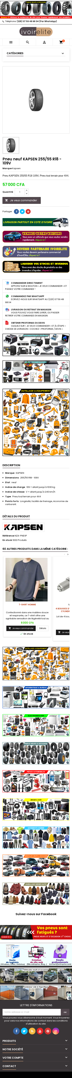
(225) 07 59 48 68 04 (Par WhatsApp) (37, 21)
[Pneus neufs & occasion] (36, 7)
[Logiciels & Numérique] (36, 954)
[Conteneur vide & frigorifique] (36, 992)
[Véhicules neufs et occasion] (36, 975)
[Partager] (16, 211)
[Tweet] (22, 211)
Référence (8, 535)
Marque (7, 168)
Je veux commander (21, 200)
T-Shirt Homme (27, 604)
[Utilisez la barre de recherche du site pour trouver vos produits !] (36, 17)
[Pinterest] (28, 211)
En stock (7, 540)
